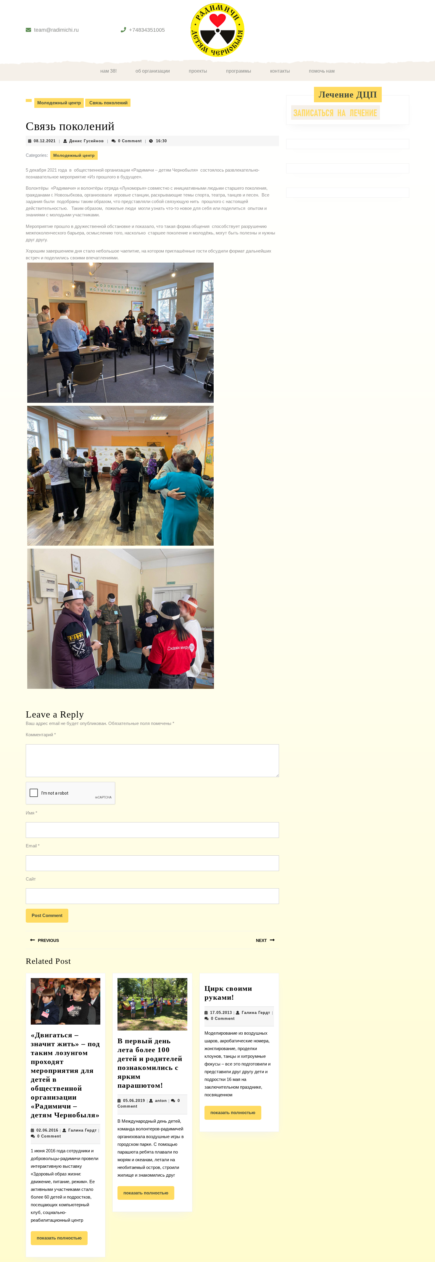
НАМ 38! (108, 71)
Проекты (198, 71)
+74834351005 (147, 30)
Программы (238, 71)
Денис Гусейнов (86, 141)
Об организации (153, 71)
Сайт (31, 878)
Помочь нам (322, 71)
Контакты (280, 71)
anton (161, 1100)
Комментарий (41, 734)
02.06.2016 (47, 1130)
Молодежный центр (59, 102)
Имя (31, 812)
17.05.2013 (221, 1012)
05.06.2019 (134, 1100)
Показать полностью (62, 1240)
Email (33, 845)
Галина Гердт (82, 1130)
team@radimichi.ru (56, 30)
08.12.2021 (45, 141)
